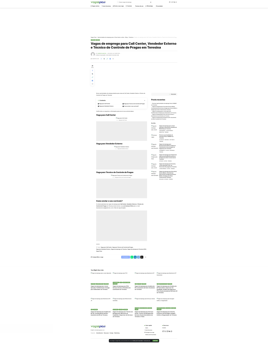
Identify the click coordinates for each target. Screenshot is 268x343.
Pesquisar (173, 94)
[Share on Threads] (141, 257)
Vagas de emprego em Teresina (119, 249)
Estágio (111, 333)
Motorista (172, 139)
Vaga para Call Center (104, 103)
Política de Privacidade (138, 340)
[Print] (110, 58)
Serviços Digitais (163, 283)
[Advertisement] (134, 22)
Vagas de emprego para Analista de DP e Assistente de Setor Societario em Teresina (145, 287)
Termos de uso (147, 340)
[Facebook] (169, 2)
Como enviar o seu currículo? (131, 106)
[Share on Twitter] (104, 58)
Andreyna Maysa (102, 53)
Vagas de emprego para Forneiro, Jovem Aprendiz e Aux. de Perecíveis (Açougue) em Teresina (168, 165)
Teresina (93, 39)
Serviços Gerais (126, 282)
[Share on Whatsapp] (132, 257)
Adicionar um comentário (113, 53)
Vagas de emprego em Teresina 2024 (136, 249)
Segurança (172, 150)
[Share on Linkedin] (135, 257)
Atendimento (162, 150)
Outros (167, 150)
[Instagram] (173, 2)
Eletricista (161, 139)
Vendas (97, 39)
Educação (161, 179)
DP (135, 283)
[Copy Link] (107, 58)
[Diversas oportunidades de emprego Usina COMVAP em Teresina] (154, 136)
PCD (121, 282)
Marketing (161, 132)
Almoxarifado (162, 130)
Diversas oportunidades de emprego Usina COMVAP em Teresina (166, 136)
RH (91, 309)
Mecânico (167, 139)
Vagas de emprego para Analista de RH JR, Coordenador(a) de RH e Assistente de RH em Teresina (101, 313)
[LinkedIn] (174, 2)
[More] (113, 58)
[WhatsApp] (176, 2)
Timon (136, 309)
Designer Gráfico (161, 308)
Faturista (173, 308)
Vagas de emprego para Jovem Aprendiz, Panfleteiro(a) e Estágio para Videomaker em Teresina (100, 287)
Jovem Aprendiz (169, 130)
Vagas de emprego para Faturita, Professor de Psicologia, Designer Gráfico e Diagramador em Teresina (167, 313)
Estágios (161, 161)
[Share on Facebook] (101, 58)
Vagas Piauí (99, 251)
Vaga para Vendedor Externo (106, 106)
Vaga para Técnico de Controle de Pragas (134, 103)
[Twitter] (171, 2)
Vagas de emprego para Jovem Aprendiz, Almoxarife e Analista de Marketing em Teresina (168, 127)
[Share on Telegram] (138, 257)
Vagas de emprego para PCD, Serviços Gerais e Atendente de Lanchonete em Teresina (122, 287)
